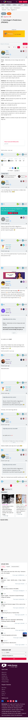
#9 (26, 424)
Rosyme (22, 583)
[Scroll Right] (26, 176)
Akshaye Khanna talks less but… (9, 642)
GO (18, 47)
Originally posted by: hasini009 (10, 428)
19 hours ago (17, 644)
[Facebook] (3, 701)
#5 (26, 287)
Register (25, 1)
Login (20, 1)
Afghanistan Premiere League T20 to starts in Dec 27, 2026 (13, 604)
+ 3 (25, 245)
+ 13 (26, 309)
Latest (3, 566)
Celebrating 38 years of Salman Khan (10, 612)
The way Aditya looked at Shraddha (9, 588)
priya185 (22, 614)
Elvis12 (23, 630)
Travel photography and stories (9, 635)
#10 (26, 460)
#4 (26, 251)
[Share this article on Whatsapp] (18, 168)
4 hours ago (17, 583)
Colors (3, 691)
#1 (26, 57)
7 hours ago (15, 599)
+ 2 (25, 217)
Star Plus (4, 687)
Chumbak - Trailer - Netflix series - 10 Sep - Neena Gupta (13, 580)
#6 (26, 315)
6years (5, 160)
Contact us (4, 676)
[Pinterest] (13, 701)
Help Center (5, 678)
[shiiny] (2, 161)
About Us (4, 672)
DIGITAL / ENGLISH (19, 504)
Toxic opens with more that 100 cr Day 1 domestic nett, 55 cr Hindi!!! (13, 572)
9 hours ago (15, 607)
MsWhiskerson (21, 575)
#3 (26, 223)
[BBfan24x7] (9, 161)
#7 (26, 365)
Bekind (23, 644)
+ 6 (25, 51)
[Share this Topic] (10, 168)
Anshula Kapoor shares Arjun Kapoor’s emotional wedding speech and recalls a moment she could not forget (7, 510)
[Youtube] (8, 701)
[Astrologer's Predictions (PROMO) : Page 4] (26, 47)
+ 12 (26, 359)
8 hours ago (15, 637)
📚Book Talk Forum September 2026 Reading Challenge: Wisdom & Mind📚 (12, 620)
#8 (26, 393)
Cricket (4, 593)
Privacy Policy (5, 681)
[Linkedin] (16, 701)
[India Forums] (7, 2)
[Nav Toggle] (1, 1)
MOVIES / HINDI (5, 504)
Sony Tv (4, 693)
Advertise (4, 674)
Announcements (15, 566)
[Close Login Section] (25, 211)
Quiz (19, 5)
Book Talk (5, 617)
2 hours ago (15, 590)
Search (25, 44)
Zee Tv (3, 689)
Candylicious (22, 637)
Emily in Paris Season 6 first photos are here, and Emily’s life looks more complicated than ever (21, 509)
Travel (4, 633)
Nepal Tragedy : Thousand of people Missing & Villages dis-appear (12, 596)
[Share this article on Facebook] (13, 168)
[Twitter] (5, 701)
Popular (8, 566)
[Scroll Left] (2, 176)
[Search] (16, 1)
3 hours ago (15, 575)
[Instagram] (11, 701)
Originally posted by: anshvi (9, 397)
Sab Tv (3, 695)
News (3, 5)
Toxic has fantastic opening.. (8, 628)
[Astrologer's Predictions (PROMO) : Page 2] (24, 47)
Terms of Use (5, 680)
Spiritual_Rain (21, 599)
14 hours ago (17, 630)
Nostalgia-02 (21, 590)
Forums (9, 5)
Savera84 (22, 623)
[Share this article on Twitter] (15, 168)
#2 (26, 187)
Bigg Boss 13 (7, 16)
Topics (14, 5)
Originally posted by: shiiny (9, 319)
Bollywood (5, 569)
